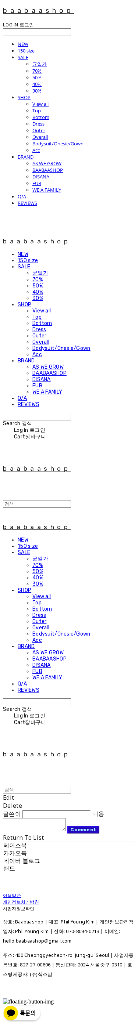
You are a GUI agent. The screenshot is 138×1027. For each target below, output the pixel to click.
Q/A (22, 196)
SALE (23, 57)
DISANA (40, 176)
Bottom (40, 117)
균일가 (39, 64)
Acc (36, 150)
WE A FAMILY (46, 190)
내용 (98, 814)
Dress (38, 123)
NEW (23, 44)
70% (37, 71)
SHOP (24, 97)
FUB (36, 183)
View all (40, 104)
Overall (40, 137)
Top (36, 110)
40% (37, 84)
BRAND (25, 156)
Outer (38, 130)
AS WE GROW (46, 163)
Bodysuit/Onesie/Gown (58, 143)
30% (37, 90)
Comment (83, 829)
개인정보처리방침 (21, 902)
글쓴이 (12, 814)
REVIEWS (27, 203)
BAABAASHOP (47, 170)
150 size (26, 50)
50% (37, 77)
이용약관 (12, 895)
